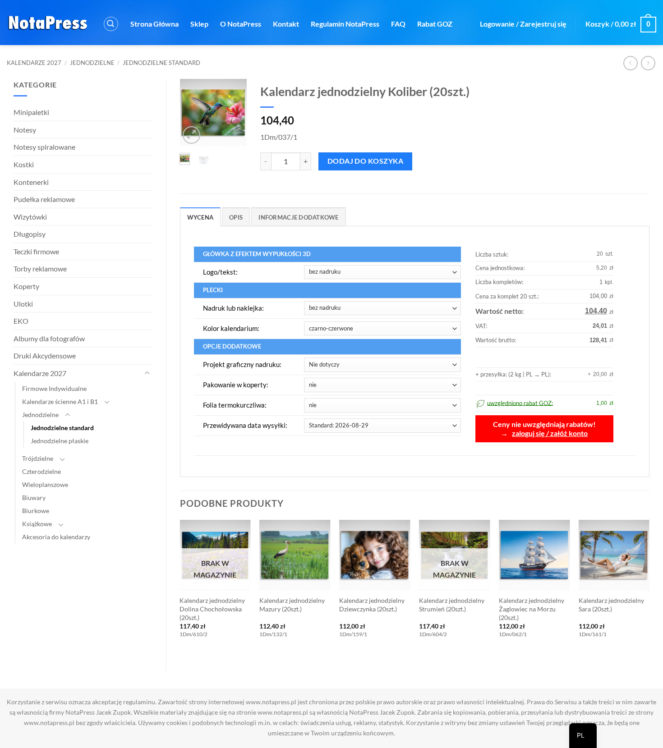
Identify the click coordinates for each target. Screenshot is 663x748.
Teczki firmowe (36, 251)
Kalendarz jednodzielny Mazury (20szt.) (292, 605)
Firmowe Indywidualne (54, 388)
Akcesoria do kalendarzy (56, 537)
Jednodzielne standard (161, 62)
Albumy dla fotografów (49, 338)
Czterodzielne (41, 471)
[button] (111, 24)
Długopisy (30, 233)
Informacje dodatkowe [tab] (298, 217)
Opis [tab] (236, 217)
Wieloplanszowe (45, 484)
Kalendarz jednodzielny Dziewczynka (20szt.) (372, 605)
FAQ (398, 23)
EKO (21, 321)
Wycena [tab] (200, 217)
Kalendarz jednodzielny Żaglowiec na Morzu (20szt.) (531, 609)
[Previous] (192, 114)
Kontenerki (31, 182)
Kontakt (286, 23)
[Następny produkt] (630, 63)
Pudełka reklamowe (44, 199)
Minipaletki (31, 112)
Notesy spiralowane (44, 146)
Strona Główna (154, 23)
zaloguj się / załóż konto (550, 433)
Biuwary (34, 497)
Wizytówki (30, 216)
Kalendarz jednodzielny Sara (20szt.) (611, 605)
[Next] (234, 114)
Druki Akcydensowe (45, 355)
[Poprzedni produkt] (648, 63)
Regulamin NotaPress (345, 23)
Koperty (26, 286)
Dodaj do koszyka (365, 161)
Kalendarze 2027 (34, 62)
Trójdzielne (37, 458)
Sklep (199, 23)
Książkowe (37, 524)
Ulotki (23, 303)
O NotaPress (240, 23)
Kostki (24, 164)
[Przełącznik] (147, 373)
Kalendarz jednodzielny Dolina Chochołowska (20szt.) (212, 609)
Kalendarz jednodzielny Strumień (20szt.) (451, 605)
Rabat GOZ (434, 23)
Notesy (25, 129)
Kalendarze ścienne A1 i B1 (60, 401)
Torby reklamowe (40, 268)
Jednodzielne (92, 62)
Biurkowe (35, 510)
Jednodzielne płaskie (59, 441)
